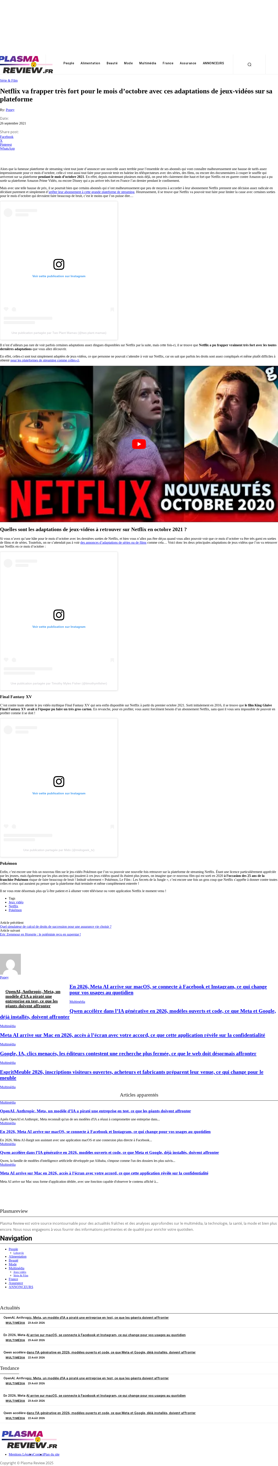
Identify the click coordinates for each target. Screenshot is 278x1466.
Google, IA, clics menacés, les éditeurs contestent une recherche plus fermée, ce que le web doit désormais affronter (128, 1053)
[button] (249, 64)
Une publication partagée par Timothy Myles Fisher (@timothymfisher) (59, 683)
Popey (10, 110)
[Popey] (10, 973)
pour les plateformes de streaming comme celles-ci (44, 360)
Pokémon (15, 910)
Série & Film (9, 80)
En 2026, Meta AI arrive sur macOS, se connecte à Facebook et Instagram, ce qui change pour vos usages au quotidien (105, 1131)
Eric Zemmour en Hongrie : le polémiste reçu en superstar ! (40, 934)
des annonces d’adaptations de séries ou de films (113, 542)
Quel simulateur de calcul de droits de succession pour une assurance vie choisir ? (55, 926)
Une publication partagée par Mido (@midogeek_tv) (58, 850)
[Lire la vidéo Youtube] (139, 444)
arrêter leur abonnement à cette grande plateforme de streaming (91, 192)
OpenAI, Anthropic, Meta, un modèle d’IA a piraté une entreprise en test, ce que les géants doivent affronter (32, 998)
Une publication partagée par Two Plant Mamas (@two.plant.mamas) (59, 333)
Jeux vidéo (16, 902)
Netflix (13, 906)
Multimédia (77, 1002)
